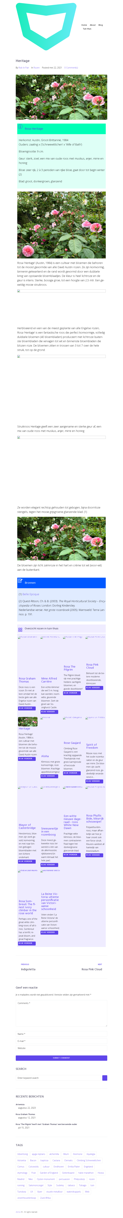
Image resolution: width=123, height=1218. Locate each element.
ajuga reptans (38, 1154)
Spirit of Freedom (92, 746)
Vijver (39, 1191)
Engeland (88, 1166)
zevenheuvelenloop (26, 1197)
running (20, 1185)
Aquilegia (91, 1154)
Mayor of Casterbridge (27, 827)
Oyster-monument (46, 1179)
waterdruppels (74, 1191)
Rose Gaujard (72, 743)
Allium (66, 1154)
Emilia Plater (74, 1166)
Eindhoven (59, 1166)
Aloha (45, 756)
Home (84, 25)
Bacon (33, 1160)
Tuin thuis (87, 29)
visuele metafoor (54, 1191)
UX (31, 1191)
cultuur (46, 1166)
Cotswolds (33, 1166)
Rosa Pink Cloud (92, 666)
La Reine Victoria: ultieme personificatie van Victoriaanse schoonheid (50, 902)
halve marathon (86, 1172)
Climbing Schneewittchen (89, 1160)
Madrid (20, 1179)
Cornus (20, 1166)
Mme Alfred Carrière (49, 680)
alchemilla (54, 1154)
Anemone (77, 1154)
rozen (92, 1179)
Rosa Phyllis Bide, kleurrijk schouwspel (95, 818)
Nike (30, 1179)
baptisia (44, 1160)
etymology (22, 1172)
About (93, 25)
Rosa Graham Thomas (27, 680)
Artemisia (20, 1104)
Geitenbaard (68, 1172)
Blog (101, 25)
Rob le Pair (24, 67)
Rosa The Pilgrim (69, 668)
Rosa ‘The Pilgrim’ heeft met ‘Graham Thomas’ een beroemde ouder (46, 1124)
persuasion (64, 1179)
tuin (92, 1185)
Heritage (24, 728)
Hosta (101, 1172)
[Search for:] (58, 1078)
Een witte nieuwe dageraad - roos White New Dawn (72, 822)
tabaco (71, 1185)
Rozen (37, 67)
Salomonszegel (36, 1185)
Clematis (68, 1160)
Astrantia (21, 1160)
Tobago (82, 1185)
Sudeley (60, 1185)
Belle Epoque (30, 594)
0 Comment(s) (71, 67)
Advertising (22, 1154)
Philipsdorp (79, 1179)
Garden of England (49, 1172)
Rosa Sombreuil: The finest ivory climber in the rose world (28, 907)
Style (50, 1185)
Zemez (18, 1212)
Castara (56, 1160)
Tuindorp (21, 1191)
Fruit (34, 1172)
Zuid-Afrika (45, 1197)
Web (87, 1191)
